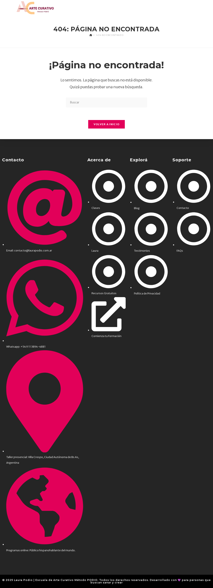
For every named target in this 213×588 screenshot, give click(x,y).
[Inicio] (90, 35)
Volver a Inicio (107, 124)
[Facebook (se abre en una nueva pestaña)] (182, 7)
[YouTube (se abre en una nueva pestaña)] (200, 7)
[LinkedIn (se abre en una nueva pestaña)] (194, 7)
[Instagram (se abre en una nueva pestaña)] (188, 7)
